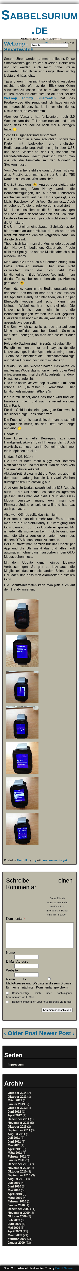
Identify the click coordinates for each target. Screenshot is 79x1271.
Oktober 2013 (17, 1096)
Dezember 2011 (18, 1119)
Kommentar (15, 918)
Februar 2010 (17, 1201)
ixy (34, 860)
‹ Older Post (20, 1033)
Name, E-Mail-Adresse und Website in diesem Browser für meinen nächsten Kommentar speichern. (39, 983)
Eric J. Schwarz (65, 1268)
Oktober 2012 (17, 1107)
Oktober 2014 (17, 1092)
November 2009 (19, 1212)
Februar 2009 (17, 1238)
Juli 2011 (14, 1137)
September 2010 (19, 1175)
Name (10, 952)
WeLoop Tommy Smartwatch (30, 98)
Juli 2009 (14, 1220)
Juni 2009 (14, 1223)
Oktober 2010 (17, 1171)
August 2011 (16, 1134)
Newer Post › (57, 1033)
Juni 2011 (14, 1141)
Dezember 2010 (18, 1164)
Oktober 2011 (17, 1126)
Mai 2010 (14, 1190)
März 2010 (15, 1197)
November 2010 (19, 1167)
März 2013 (15, 1100)
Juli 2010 (14, 1182)
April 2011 (15, 1149)
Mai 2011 (14, 1145)
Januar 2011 (16, 1160)
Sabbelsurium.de (39, 22)
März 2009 (15, 1235)
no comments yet (55, 860)
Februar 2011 (17, 1156)
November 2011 (18, 1122)
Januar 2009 (16, 1242)
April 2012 (15, 1115)
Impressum (19, 45)
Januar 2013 (16, 1104)
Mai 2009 (14, 1227)
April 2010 (15, 1194)
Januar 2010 (16, 1205)
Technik (22, 860)
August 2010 (16, 1179)
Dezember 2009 (18, 1209)
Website (12, 970)
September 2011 (19, 1130)
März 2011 (15, 1152)
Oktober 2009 (17, 1216)
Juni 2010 (14, 1186)
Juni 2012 (14, 1111)
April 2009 (15, 1231)
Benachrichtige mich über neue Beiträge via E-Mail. (42, 1001)
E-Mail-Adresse (17, 961)
